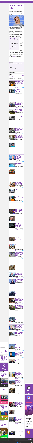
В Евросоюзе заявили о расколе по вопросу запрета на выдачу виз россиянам (19, 170)
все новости (2, 353)
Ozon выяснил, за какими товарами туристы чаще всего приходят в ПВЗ (4, 418)
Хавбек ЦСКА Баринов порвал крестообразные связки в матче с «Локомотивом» (18, 211)
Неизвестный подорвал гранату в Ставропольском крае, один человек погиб (19, 306)
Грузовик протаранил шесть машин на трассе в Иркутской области (19, 292)
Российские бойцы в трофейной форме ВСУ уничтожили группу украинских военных (14, 40)
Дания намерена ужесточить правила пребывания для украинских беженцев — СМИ (19, 382)
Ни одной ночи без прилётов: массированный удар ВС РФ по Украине (29, 412)
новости (11, 74)
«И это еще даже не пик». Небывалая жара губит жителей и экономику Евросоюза (4, 374)
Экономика (2, 416)
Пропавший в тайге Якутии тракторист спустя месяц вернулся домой (4, 385)
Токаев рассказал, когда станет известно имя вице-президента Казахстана (19, 273)
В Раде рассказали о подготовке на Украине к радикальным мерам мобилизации (19, 239)
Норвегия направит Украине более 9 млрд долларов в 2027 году (19, 280)
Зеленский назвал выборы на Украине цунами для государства (19, 353)
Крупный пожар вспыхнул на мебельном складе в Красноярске (19, 129)
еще (31, 427)
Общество (2, 383)
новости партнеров (12, 72)
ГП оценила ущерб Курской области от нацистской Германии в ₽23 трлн (19, 117)
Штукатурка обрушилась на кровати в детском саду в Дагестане (19, 266)
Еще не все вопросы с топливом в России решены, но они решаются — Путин (19, 374)
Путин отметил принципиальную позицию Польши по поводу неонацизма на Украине (19, 319)
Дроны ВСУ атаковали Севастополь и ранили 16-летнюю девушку (19, 197)
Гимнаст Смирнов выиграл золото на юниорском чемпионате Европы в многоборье (19, 433)
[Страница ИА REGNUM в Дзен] (20, 442)
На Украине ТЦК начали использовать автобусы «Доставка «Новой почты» (19, 190)
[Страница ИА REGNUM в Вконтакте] (17, 442)
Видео (19, 2)
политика (2, 371)
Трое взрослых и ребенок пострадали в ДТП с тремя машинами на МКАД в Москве (19, 254)
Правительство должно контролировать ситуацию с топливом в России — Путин (19, 404)
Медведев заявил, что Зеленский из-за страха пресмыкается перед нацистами (18, 419)
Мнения (16, 2)
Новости (10, 2)
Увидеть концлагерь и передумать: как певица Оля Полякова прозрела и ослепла (4, 358)
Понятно (30, 439)
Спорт (1, 400)
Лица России (23, 2)
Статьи (13, 2)
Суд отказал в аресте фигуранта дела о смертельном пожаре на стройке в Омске (18, 411)
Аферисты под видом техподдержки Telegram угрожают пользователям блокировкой (19, 137)
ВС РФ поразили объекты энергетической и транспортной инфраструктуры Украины (14, 47)
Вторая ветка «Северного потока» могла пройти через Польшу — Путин (19, 333)
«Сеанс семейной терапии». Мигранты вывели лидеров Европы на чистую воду (4, 423)
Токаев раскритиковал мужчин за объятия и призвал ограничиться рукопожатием (18, 157)
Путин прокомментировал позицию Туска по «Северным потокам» (19, 326)
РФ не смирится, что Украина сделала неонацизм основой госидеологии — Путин (18, 361)
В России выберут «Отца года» (13, 68)
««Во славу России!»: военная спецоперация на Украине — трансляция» (15, 28)
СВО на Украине (12, 38)
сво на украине (27, 405)
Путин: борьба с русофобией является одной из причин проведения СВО (18, 346)
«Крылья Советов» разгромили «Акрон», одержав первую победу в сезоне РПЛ (4, 402)
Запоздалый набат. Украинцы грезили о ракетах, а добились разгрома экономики (4, 407)
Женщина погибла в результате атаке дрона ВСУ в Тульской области (4, 369)
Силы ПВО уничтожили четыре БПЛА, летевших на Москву (19, 110)
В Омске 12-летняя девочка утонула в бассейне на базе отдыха (19, 164)
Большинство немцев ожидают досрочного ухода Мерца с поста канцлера (19, 217)
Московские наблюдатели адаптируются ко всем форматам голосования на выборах (19, 246)
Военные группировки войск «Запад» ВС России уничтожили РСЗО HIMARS (14, 43)
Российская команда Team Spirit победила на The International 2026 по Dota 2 (4, 350)
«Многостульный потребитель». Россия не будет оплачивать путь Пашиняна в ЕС (3, 391)
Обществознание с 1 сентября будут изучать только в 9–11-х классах (18, 183)
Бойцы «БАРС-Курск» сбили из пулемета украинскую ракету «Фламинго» (18, 225)
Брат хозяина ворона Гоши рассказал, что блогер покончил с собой (19, 143)
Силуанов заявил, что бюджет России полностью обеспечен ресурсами (19, 299)
